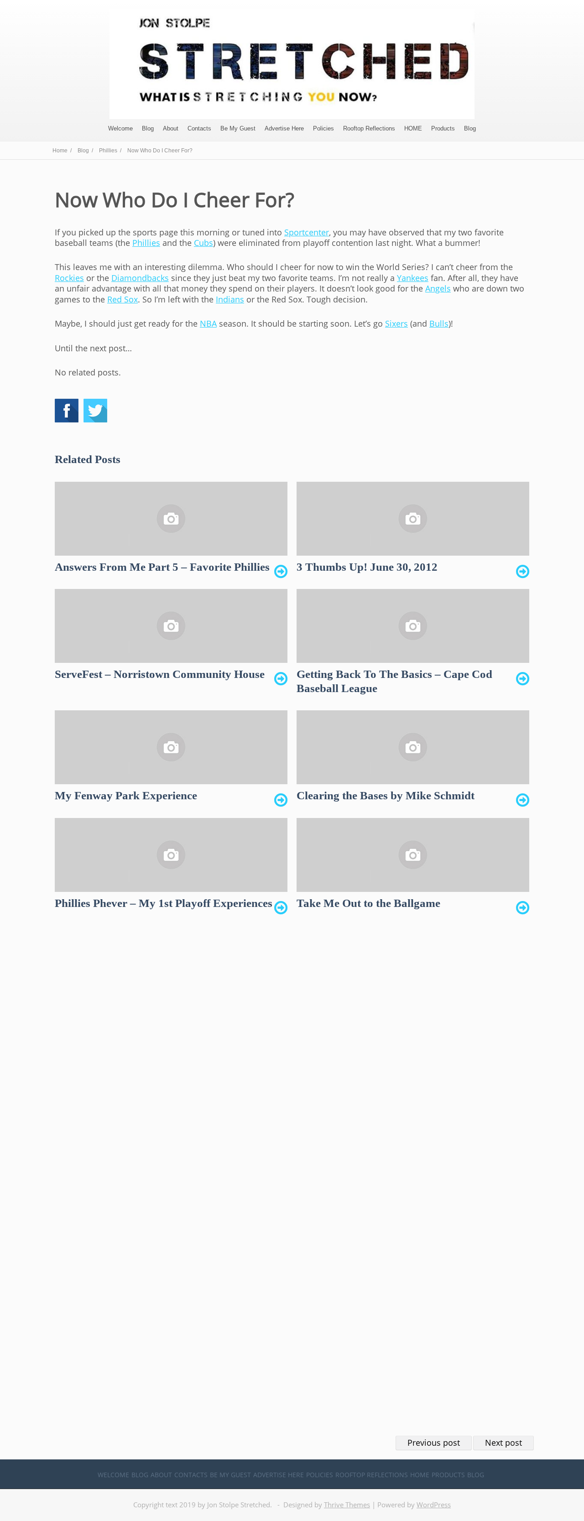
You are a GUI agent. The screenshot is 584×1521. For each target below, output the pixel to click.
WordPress (434, 1504)
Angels (438, 288)
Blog (148, 128)
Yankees (412, 277)
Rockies (69, 277)
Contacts (199, 128)
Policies (323, 128)
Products (443, 128)
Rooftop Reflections (369, 128)
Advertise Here (284, 128)
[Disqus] (292, 1062)
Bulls (438, 323)
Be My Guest (238, 128)
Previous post (433, 1442)
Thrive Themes (347, 1504)
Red (122, 299)
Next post (503, 1442)
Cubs (203, 242)
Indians (230, 299)
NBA (208, 323)
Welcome (120, 128)
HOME (413, 128)
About (170, 128)
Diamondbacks (140, 277)
